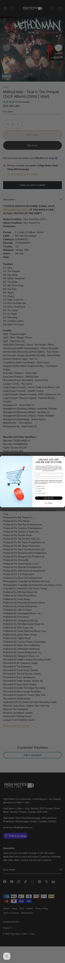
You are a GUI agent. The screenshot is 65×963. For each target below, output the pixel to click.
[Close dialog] (63, 458)
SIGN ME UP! (49, 498)
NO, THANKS (49, 503)
